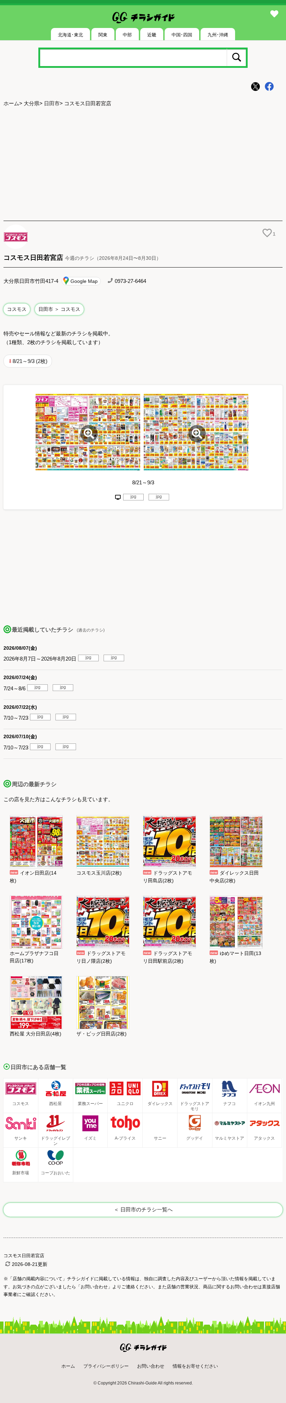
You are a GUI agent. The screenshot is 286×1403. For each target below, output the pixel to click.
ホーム (11, 103)
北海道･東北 (70, 34)
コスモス (17, 309)
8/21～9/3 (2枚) (30, 361)
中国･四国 (182, 34)
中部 (127, 34)
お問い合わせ (150, 1366)
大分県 (31, 103)
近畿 (151, 34)
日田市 (52, 103)
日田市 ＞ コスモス (59, 309)
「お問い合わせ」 (94, 1286)
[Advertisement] (143, 165)
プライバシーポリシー (106, 1366)
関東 (102, 34)
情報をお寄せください (195, 1366)
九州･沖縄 (218, 34)
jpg (133, 496)
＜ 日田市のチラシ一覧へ (143, 1209)
